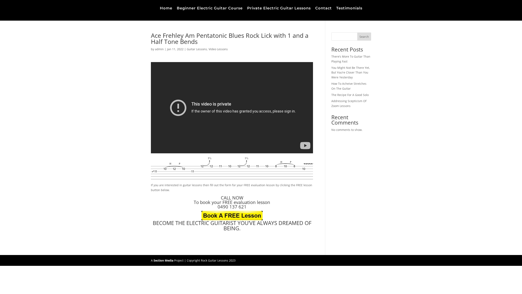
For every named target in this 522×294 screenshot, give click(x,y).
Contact (323, 8)
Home (166, 8)
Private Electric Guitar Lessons (279, 8)
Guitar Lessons (197, 49)
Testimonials (349, 8)
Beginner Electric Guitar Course (210, 8)
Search (364, 37)
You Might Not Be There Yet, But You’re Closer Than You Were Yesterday (350, 72)
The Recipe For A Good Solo (350, 95)
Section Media (163, 260)
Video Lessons (218, 49)
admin (159, 49)
